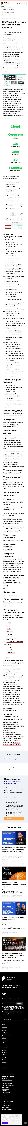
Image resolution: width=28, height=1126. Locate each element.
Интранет (4, 1026)
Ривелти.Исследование (7, 1085)
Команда (4, 1061)
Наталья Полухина (9, 602)
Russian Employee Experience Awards (6, 1104)
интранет (13, 767)
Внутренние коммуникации (5, 1033)
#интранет (22, 863)
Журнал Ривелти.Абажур (8, 12)
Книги (3, 1095)
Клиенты (4, 1054)
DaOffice (9, 644)
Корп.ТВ (4, 1042)
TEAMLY (11, 63)
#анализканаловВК (6, 932)
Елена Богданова (6, 1064)
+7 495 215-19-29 (7, 985)
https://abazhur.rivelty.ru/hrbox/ (13, 736)
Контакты (4, 1068)
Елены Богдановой (12, 782)
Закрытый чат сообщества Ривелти (7, 1082)
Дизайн (4, 1037)
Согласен (5, 1123)
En (19, 3)
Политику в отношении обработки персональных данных (12, 802)
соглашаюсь (10, 809)
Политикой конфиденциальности (8, 1119)
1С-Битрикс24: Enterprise (15, 641)
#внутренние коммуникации (15, 895)
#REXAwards (16, 863)
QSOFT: (5, 63)
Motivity (9, 636)
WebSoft (9, 650)
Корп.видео (5, 1040)
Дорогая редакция (13, 639)
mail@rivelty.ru (17, 986)
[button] (14, 227)
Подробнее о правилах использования (12, 743)
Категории (4, 1050)
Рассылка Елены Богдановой (6, 1093)
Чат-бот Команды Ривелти (10, 987)
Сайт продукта (8, 606)
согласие (14, 806)
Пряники (9, 634)
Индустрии (4, 1052)
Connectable (11, 653)
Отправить (9, 818)
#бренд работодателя (7, 863)
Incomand (10, 631)
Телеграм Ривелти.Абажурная (7, 1079)
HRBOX (9, 628)
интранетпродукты (14, 769)
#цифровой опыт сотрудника (9, 861)
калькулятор (14, 523)
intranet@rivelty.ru (9, 710)
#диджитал (16, 896)
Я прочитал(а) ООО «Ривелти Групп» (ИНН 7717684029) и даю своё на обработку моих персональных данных (14, 804)
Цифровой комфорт (4, 1029)
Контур (9, 647)
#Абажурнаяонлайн (7, 1109)
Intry (16, 63)
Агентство (4, 1059)
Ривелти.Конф (5, 1107)
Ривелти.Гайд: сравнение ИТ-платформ (5, 1089)
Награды (4, 1066)
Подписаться (19, 1003)
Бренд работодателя (7, 1035)
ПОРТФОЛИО (5, 1048)
